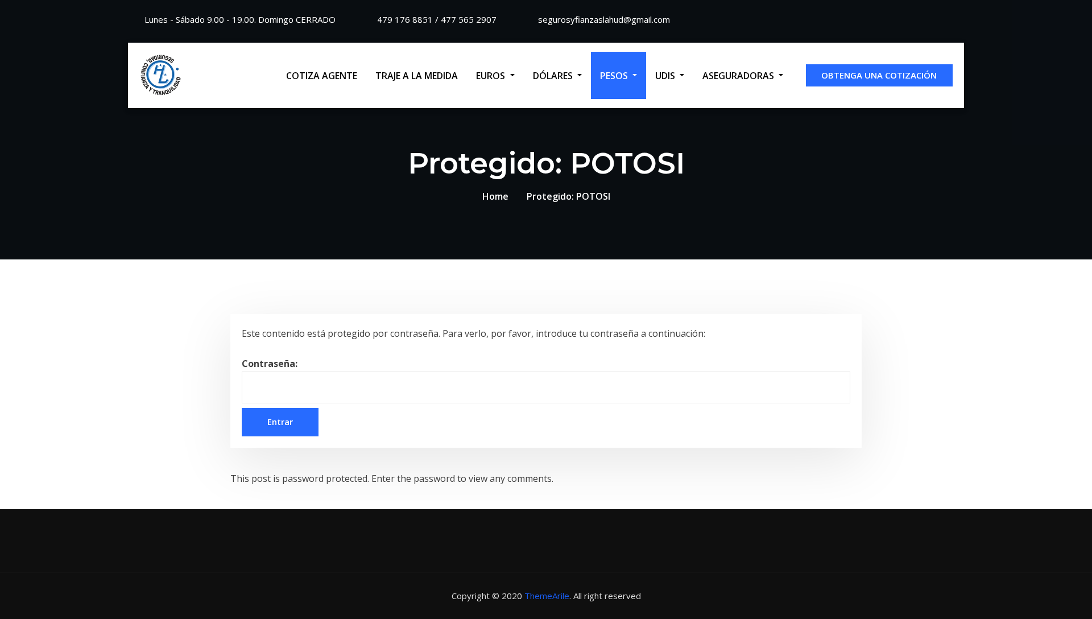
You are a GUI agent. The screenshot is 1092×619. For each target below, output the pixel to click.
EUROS (491, 75)
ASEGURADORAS (739, 75)
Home (495, 196)
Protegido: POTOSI (568, 196)
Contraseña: (269, 363)
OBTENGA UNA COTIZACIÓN (879, 75)
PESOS (615, 75)
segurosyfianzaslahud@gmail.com (604, 19)
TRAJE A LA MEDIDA (416, 75)
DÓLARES (554, 75)
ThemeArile (546, 595)
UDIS (666, 75)
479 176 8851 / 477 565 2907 (437, 19)
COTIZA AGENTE (321, 75)
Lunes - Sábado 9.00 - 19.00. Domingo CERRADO (240, 19)
